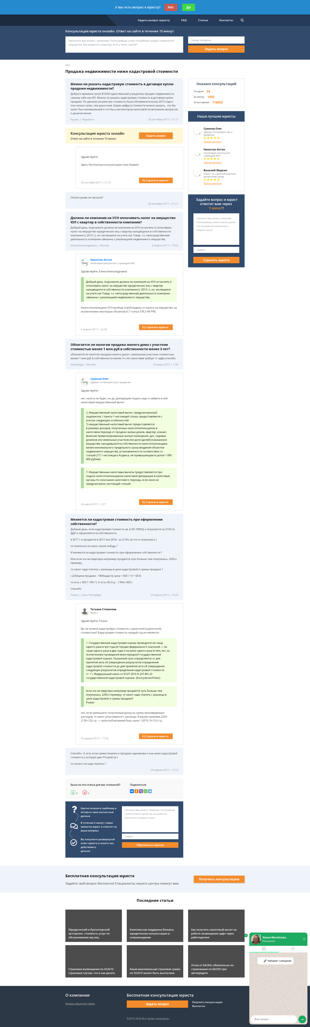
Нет (171, 7)
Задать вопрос (216, 49)
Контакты (226, 20)
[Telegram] (150, 791)
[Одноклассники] (136, 791)
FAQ (184, 20)
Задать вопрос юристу (154, 20)
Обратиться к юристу (150, 845)
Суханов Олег (99, 379)
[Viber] (141, 791)
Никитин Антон (101, 260)
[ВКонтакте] (132, 791)
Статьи (203, 20)
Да (188, 7)
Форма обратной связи (80, 1003)
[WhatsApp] (145, 791)
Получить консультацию (219, 879)
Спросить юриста (157, 180)
